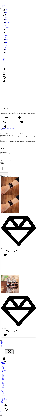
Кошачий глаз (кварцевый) (4, 374)
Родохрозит (3, 383)
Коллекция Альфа (13, 128)
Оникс (3, 394)
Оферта (2, 339)
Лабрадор (3, 375)
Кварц (2, 371)
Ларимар (3, 377)
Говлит (3, 368)
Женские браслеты (10, 128)
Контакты (2, 402)
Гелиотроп (3, 367)
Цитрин (3, 389)
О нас (1, 343)
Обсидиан (5, 128)
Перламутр (3, 381)
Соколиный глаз (3, 395)
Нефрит (3, 379)
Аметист (3, 365)
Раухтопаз (3, 382)
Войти (0, 412)
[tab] (18, 129)
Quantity (1, 119)
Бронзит (3, 366)
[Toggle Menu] (0, 8)
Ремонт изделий (3, 5)
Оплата (2, 6)
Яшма (2, 396)
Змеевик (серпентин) (4, 370)
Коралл (3, 373)
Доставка (2, 342)
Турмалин (7, 128)
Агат (2, 391)
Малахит (3, 378)
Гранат (3, 128)
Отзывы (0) (2, 130)
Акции (2, 341)
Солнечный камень (4, 386)
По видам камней (3, 7)
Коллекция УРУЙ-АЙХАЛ (4, 399)
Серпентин (3, 385)
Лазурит (3, 376)
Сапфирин (3, 384)
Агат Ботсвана (3, 363)
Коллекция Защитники (4, 398)
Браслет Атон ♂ (2, 293)
